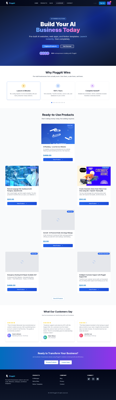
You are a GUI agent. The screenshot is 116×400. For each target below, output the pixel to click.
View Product (57, 159)
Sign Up (102, 3)
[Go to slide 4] (56, 102)
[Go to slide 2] (53, 102)
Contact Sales (66, 362)
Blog (51, 3)
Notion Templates (37, 384)
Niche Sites (36, 381)
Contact (70, 3)
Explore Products (51, 46)
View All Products (58, 298)
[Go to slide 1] (51, 102)
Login (95, 3)
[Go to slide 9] (64, 102)
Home (36, 3)
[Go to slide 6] (59, 102)
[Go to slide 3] (54, 102)
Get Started (67, 46)
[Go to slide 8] (62, 102)
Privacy (62, 381)
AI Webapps (36, 378)
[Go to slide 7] (61, 102)
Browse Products (51, 362)
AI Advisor (59, 3)
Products (44, 3)
